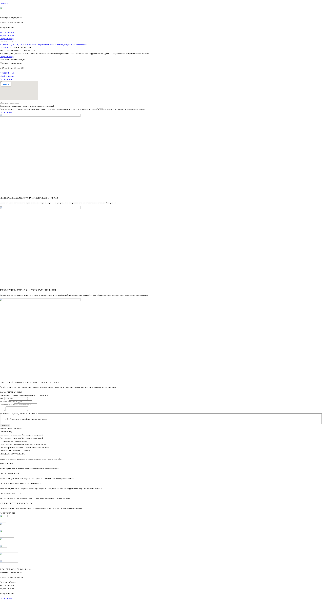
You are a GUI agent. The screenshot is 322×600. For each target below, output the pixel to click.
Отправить (5, 425)
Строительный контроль (26, 45)
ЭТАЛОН (4, 45)
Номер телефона (7, 405)
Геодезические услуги (46, 45)
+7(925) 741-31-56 (7, 32)
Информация (81, 45)
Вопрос (3, 410)
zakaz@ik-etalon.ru (7, 76)
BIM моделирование (65, 45)
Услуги (11, 45)
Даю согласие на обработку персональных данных (28, 419)
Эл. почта (4, 402)
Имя (2, 398)
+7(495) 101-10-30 (7, 36)
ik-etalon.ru (4, 3)
